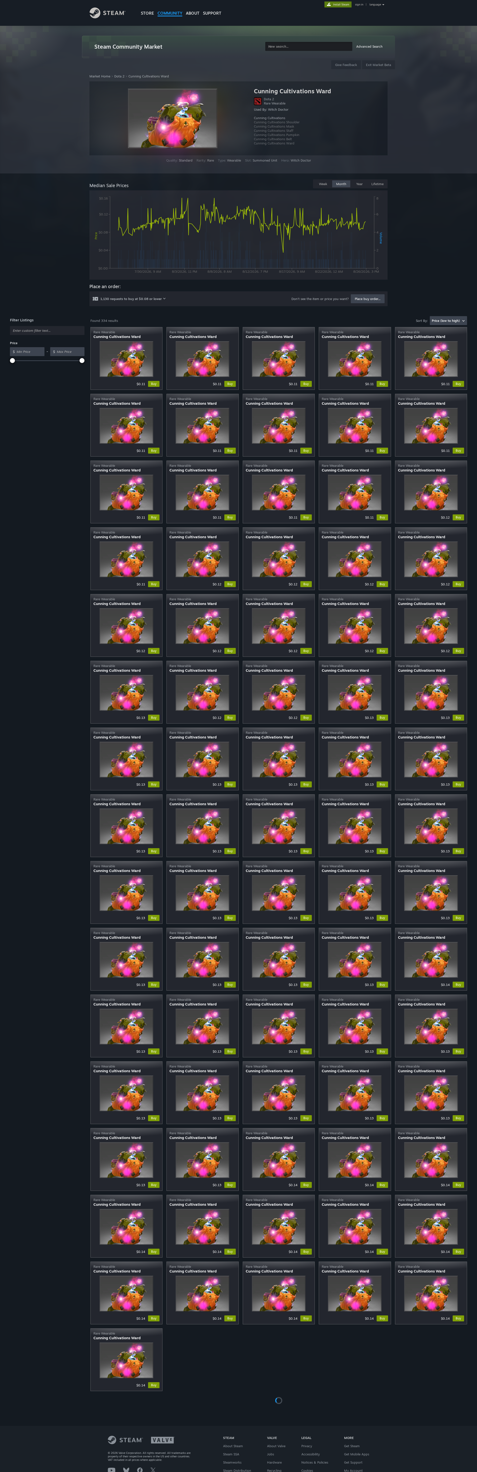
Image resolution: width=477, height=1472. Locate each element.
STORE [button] (147, 13)
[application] (238, 236)
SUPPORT (212, 13)
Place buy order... (368, 299)
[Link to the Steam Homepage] (111, 13)
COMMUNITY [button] (170, 13)
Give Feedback (346, 65)
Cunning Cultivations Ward (148, 76)
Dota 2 (119, 76)
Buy (154, 384)
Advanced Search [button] (369, 46)
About (192, 13)
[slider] (12, 360)
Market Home (99, 76)
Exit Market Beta (378, 65)
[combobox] (308, 46)
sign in (359, 4)
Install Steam (341, 4)
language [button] (375, 4)
